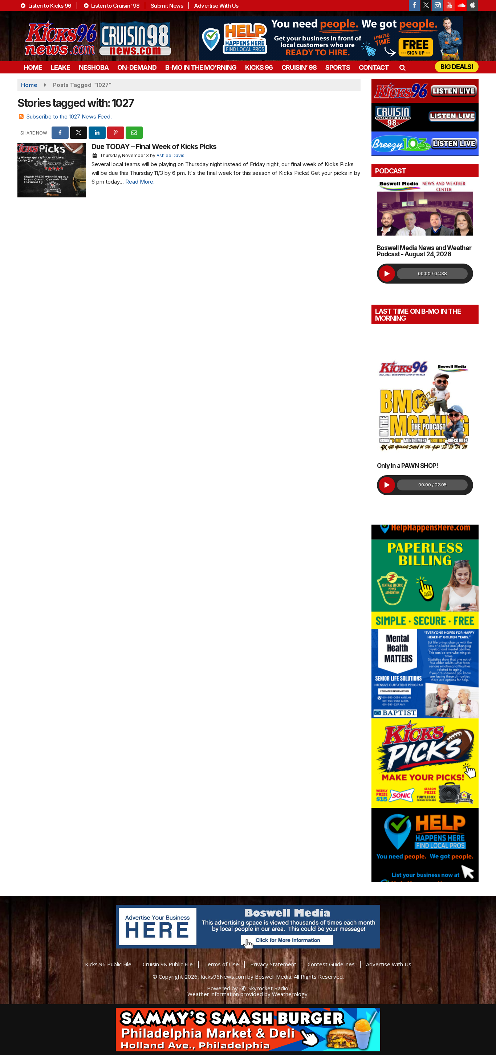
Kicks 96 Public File (108, 964)
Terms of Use (221, 964)
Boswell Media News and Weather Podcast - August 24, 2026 (424, 251)
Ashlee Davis (170, 155)
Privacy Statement (273, 964)
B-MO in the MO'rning (200, 67)
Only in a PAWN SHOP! (407, 465)
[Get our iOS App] (472, 5)
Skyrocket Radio (267, 988)
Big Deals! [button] (456, 67)
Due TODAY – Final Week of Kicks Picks (154, 146)
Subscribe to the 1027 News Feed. (69, 116)
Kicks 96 (259, 67)
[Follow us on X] (425, 5)
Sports (337, 67)
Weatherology (290, 994)
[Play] (387, 273)
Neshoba (94, 67)
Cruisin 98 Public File (168, 964)
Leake (60, 67)
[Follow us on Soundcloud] (460, 5)
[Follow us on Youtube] (449, 5)
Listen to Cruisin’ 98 (114, 5)
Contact (374, 67)
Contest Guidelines (331, 964)
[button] (402, 67)
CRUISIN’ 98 (299, 67)
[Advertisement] (331, 38)
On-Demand (136, 67)
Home (33, 67)
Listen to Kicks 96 (49, 5)
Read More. (140, 181)
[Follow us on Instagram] (437, 5)
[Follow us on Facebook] (414, 5)
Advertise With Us (216, 5)
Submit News (167, 5)
